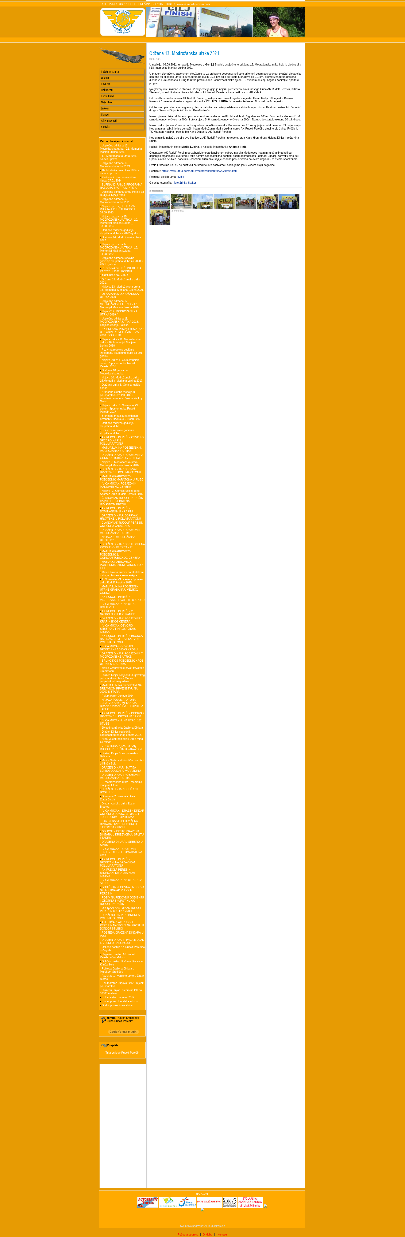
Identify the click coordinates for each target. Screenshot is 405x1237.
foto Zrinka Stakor (185, 182)
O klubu (105, 77)
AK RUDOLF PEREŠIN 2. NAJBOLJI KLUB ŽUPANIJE (117, 613)
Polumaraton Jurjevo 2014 (118, 695)
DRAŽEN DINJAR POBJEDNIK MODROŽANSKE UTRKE (120, 531)
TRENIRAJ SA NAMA (115, 275)
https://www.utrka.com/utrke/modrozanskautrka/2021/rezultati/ (200, 170)
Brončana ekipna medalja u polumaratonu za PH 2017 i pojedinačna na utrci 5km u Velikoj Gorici (121, 396)
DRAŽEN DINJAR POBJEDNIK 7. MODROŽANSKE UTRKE (121, 655)
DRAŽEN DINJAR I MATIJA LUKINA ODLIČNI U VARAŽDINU (120, 769)
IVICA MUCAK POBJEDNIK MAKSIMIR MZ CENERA (118, 485)
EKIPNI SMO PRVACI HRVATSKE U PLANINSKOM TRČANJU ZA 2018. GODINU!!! (122, 332)
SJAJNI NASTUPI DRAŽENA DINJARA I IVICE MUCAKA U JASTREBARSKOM (119, 824)
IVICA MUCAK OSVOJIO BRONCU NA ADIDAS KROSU (119, 648)
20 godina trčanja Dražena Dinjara (122, 727)
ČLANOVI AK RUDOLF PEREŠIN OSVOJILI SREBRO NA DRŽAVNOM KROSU (121, 501)
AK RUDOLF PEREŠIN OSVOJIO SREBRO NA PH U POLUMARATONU (122, 440)
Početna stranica (110, 71)
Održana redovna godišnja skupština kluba (117, 424)
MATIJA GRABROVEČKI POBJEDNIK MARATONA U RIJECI (122, 478)
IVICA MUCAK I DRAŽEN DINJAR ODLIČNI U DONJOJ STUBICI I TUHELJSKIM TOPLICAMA (122, 814)
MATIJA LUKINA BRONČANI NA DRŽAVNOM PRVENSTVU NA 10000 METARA (121, 688)
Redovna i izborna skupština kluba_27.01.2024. (118, 179)
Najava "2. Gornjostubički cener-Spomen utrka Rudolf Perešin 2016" (122, 492)
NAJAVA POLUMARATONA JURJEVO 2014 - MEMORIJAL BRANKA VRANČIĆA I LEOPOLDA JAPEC (121, 704)
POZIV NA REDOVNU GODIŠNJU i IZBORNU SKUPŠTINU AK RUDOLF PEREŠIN (122, 900)
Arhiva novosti (109, 120)
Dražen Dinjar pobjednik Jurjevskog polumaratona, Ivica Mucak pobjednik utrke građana (122, 678)
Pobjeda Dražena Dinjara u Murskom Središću (117, 970)
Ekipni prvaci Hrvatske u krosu (120, 1001)
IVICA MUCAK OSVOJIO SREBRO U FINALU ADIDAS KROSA (118, 629)
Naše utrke (106, 102)
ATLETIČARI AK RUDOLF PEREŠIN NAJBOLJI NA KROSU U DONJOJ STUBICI (122, 925)
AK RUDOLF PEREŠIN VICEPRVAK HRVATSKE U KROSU (122, 598)
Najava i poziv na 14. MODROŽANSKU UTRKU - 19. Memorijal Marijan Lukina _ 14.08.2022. (119, 249)
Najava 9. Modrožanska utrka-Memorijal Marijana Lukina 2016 (119, 463)
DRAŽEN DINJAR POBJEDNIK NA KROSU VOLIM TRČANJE (122, 546)
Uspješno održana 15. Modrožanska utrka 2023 (115, 200)
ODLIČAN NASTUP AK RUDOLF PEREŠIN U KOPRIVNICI (121, 909)
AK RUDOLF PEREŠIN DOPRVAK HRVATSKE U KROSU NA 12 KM (122, 715)
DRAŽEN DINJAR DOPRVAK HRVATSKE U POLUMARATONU (120, 471)
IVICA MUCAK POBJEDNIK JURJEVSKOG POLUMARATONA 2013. (121, 852)
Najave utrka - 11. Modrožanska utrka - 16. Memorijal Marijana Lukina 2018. (120, 342)
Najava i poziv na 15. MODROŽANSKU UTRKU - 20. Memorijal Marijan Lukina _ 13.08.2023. (119, 221)
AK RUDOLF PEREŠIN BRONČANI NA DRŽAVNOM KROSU (117, 873)
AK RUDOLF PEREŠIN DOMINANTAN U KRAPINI (116, 510)
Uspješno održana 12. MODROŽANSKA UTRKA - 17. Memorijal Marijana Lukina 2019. (119, 304)
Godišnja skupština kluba (117, 1005)
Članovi (105, 114)
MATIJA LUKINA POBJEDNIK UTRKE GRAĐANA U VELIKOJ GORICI (119, 589)
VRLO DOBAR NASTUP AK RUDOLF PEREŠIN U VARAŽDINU (121, 747)
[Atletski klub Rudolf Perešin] (226, 35)
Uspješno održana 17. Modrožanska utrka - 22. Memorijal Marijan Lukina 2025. (121, 148)
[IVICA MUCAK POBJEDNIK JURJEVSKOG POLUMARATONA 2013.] (172, 35)
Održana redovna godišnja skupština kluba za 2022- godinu (119, 231)
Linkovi (105, 108)
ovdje (180, 176)
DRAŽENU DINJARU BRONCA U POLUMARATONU (121, 916)
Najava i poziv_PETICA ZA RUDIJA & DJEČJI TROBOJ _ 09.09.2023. (118, 209)
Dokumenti (107, 90)
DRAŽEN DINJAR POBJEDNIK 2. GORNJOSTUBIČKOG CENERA (121, 456)
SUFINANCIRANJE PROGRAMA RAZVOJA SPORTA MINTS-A (121, 186)
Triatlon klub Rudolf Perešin (122, 1052)
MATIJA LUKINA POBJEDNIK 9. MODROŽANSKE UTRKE (121, 449)
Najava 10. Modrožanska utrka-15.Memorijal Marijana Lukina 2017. (121, 379)
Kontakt (105, 126)
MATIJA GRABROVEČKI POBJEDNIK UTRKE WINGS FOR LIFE (121, 565)
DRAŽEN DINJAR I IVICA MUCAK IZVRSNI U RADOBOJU (122, 941)
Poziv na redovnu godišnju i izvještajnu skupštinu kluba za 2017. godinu (122, 353)
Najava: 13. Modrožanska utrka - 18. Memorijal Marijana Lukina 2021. (122, 288)
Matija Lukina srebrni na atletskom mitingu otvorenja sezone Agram (122, 574)
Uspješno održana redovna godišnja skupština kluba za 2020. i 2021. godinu (121, 261)
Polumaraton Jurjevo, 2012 (118, 997)
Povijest (105, 84)
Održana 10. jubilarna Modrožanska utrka (114, 372)
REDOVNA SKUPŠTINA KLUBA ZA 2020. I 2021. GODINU (120, 270)
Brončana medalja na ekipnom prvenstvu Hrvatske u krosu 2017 (120, 417)
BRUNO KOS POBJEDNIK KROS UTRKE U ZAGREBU (121, 662)
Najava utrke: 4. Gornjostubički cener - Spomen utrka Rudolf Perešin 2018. (119, 363)
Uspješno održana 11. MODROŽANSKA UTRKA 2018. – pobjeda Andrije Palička (120, 321)
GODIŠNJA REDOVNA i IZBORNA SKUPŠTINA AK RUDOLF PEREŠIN (122, 890)
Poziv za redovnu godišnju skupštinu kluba (117, 432)
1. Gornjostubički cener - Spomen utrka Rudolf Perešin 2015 (121, 581)
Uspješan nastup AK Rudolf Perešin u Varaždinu (117, 956)
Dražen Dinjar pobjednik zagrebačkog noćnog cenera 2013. (121, 733)
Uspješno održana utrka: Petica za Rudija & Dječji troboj (122, 193)
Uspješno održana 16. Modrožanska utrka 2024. (115, 164)
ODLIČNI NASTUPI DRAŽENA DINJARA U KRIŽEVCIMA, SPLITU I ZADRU (122, 834)
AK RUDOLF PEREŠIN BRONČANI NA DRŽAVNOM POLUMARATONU (117, 862)
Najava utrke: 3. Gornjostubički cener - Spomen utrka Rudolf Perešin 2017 (119, 408)
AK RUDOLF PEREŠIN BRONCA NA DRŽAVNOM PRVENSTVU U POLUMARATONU (121, 639)
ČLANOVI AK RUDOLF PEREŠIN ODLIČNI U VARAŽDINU (121, 524)
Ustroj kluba (107, 96)
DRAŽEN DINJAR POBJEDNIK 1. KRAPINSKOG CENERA (121, 620)
